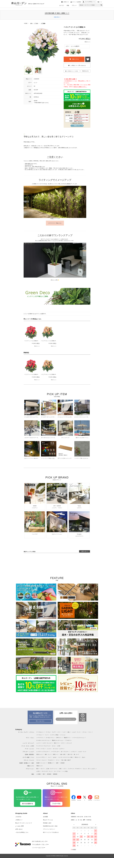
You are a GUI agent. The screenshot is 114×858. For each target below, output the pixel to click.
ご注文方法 (18, 816)
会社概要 (45, 816)
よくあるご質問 (19, 826)
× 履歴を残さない (84, 551)
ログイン (38, 313)
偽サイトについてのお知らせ (51, 832)
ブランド (74, 5)
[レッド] (67, 51)
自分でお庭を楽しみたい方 (39, 841)
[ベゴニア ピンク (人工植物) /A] (28, 70)
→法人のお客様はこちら (21, 832)
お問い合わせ (18, 829)
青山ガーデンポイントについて (23, 823)
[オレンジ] (78, 51)
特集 (68, 5)
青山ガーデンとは (48, 820)
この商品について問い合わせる (78, 65)
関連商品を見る (85, 71)
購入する (75, 59)
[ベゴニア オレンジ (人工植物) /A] (48, 332)
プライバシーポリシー (49, 829)
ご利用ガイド (18, 820)
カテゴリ (61, 5)
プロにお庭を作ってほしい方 (39, 844)
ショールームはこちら (38, 847)
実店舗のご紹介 (47, 823)
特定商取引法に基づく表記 (50, 826)
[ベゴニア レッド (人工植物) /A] (31, 332)
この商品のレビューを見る (72, 71)
